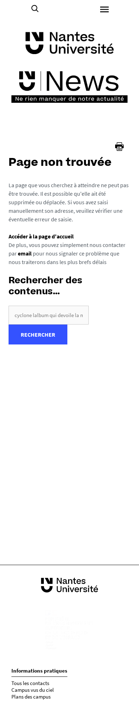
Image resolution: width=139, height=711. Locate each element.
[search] (49, 315)
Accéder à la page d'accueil (41, 236)
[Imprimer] (119, 146)
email (25, 253)
